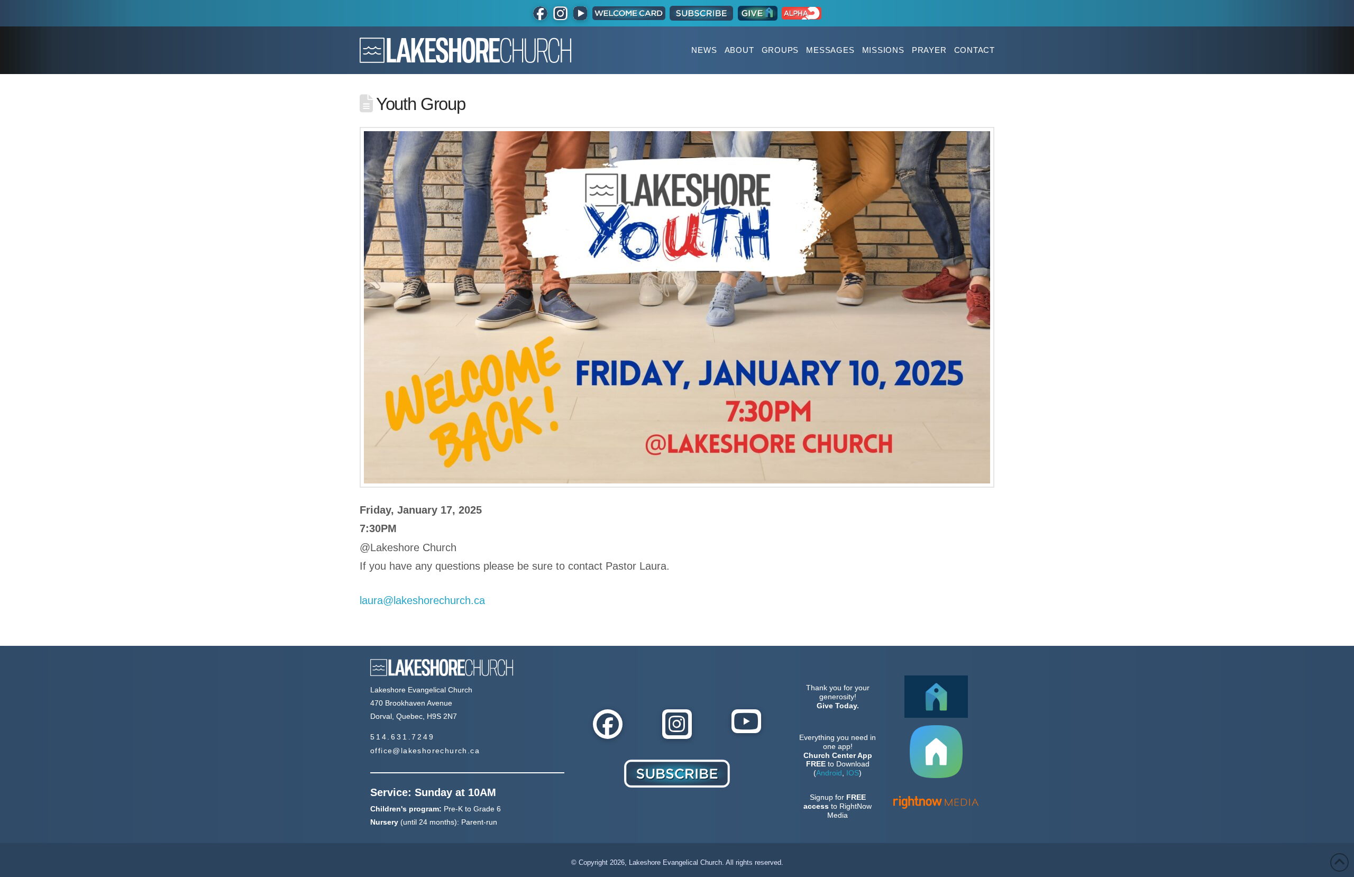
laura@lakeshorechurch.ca (422, 600)
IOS (852, 773)
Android (829, 773)
